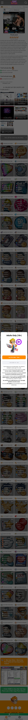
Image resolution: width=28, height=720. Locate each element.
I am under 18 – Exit (14, 362)
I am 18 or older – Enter (14, 357)
